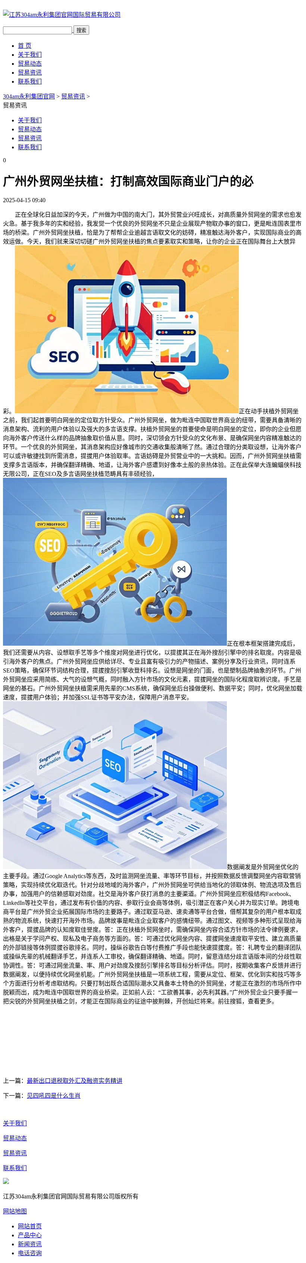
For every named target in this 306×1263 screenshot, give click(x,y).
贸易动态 (30, 63)
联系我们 (30, 81)
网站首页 (30, 1226)
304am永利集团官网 (29, 96)
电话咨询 (30, 1253)
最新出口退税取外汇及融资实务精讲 (74, 1081)
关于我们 (30, 54)
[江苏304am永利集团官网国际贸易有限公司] (62, 15)
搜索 (81, 30)
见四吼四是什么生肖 (54, 1096)
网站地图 (15, 1211)
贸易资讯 (30, 72)
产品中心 (30, 1235)
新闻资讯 (30, 1244)
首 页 (24, 46)
